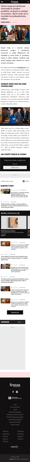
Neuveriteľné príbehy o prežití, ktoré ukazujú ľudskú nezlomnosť (12, 233)
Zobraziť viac (15, 312)
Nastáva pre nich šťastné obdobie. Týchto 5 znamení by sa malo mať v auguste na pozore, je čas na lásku (20, 247)
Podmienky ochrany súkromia (15, 414)
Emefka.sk (20, 439)
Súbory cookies (15, 424)
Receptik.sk (6, 434)
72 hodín (19, 322)
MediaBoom (21, 67)
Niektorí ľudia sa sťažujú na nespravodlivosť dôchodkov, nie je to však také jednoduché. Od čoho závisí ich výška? (14, 205)
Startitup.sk (20, 434)
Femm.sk (5, 436)
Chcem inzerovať (15, 407)
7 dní (23, 322)
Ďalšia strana (15, 167)
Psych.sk (5, 439)
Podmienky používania (15, 412)
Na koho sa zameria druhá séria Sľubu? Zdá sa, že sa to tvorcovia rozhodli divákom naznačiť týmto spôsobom (19, 269)
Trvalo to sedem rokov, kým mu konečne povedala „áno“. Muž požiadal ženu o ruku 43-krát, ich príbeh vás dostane (20, 292)
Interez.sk (5, 431)
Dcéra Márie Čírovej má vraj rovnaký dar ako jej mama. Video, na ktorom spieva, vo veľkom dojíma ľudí (14, 258)
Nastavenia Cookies (15, 422)
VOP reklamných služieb (15, 419)
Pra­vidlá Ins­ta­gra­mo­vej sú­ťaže (15, 417)
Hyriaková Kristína (5, 22)
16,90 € (3, 235)
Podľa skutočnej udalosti (8, 231)
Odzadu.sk (20, 436)
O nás (15, 404)
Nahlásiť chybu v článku (7, 181)
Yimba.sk (5, 441)
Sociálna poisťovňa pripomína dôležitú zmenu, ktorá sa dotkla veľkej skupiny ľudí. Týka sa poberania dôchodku (15, 280)
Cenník (15, 409)
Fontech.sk (20, 431)
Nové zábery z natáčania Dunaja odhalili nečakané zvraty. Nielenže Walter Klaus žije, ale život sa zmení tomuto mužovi (20, 194)
